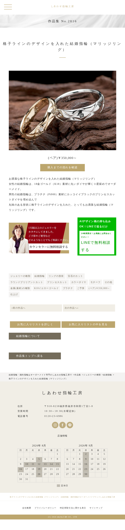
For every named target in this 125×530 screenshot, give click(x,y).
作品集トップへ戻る (29, 355)
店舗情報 (62, 436)
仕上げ (14, 294)
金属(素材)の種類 (20, 288)
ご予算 (81, 288)
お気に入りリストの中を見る (88, 324)
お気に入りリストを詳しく (35, 324)
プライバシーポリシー (45, 508)
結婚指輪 (40, 276)
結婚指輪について (28, 336)
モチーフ (95, 282)
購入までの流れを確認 (62, 167)
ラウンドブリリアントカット (26, 282)
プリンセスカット (57, 282)
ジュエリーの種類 (20, 276)
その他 (108, 282)
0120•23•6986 (53, 416)
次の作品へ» (71, 308)
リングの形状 (56, 276)
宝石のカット (75, 276)
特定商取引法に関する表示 (73, 508)
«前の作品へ (18, 308)
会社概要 (26, 508)
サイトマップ (96, 508)
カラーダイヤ (78, 282)
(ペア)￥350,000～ (99, 288)
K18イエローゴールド (46, 288)
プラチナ (68, 288)
